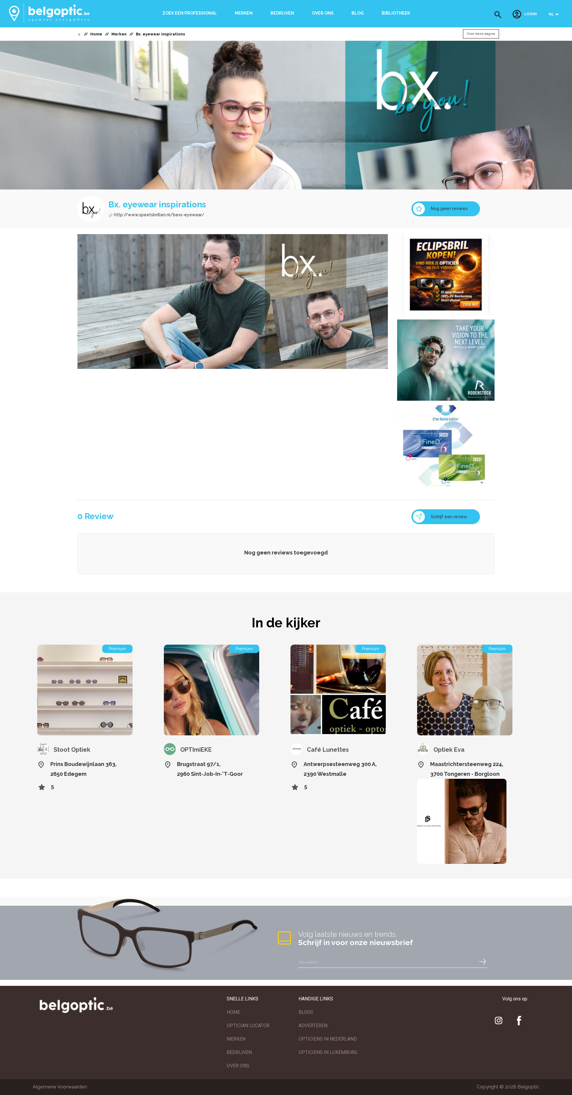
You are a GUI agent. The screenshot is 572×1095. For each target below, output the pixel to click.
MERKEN (236, 1039)
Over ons (323, 13)
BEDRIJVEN (239, 1052)
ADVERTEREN (313, 1025)
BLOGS (306, 1012)
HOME (233, 1012)
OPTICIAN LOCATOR (248, 1025)
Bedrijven (282, 13)
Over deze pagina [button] (481, 34)
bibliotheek (396, 13)
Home (96, 34)
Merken (244, 13)
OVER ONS (238, 1066)
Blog (358, 13)
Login (530, 14)
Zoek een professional (189, 13)
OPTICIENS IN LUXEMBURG (328, 1052)
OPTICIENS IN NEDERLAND (328, 1039)
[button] (498, 14)
